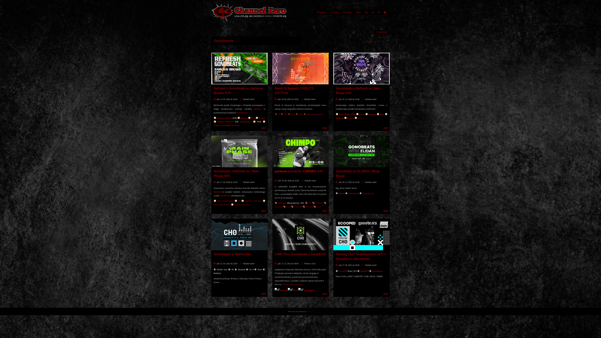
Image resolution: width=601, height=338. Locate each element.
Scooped (343, 271)
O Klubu (335, 12)
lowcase (340, 118)
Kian (295, 290)
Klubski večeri (248, 99)
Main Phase (223, 201)
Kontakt (347, 12)
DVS (253, 118)
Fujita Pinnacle (226, 121)
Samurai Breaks (224, 118)
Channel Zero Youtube (292, 284)
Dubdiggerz (309, 290)
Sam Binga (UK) (347, 114)
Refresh (258, 109)
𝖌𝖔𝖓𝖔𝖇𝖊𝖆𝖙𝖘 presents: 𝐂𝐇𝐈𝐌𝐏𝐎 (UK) (299, 171)
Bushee (243, 118)
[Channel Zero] (248, 12)
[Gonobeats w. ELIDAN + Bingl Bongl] (361, 151)
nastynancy (246, 121)
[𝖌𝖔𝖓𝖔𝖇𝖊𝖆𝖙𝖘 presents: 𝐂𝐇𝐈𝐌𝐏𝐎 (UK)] (300, 151)
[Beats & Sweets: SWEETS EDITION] (300, 68)
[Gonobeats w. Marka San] (239, 234)
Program (321, 12)
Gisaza (262, 118)
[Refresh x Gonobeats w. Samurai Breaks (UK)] (239, 68)
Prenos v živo (310, 263)
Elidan (342, 193)
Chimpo (282, 203)
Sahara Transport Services (227, 125)
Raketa (350, 118)
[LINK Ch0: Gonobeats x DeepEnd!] (300, 234)
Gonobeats (241, 112)
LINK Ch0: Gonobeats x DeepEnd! (300, 254)
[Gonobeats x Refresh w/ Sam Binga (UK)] (361, 68)
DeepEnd (364, 271)
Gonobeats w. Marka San (232, 254)
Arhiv (358, 12)
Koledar (382, 32)
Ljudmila (310, 311)
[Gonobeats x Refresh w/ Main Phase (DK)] (239, 151)
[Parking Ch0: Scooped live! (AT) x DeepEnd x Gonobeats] (361, 234)
